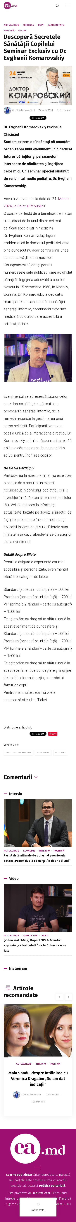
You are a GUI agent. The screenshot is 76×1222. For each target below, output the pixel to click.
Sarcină (9, 30)
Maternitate (56, 25)
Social (22, 30)
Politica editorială (52, 1185)
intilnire (60, 752)
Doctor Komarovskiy (18, 752)
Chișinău (28, 25)
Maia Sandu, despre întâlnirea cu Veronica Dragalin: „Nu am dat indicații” (38, 1078)
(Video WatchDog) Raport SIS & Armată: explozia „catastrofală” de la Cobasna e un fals (35, 945)
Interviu (44, 850)
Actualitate (11, 25)
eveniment (43, 752)
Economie (29, 850)
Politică (59, 850)
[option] (38, 1063)
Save (60, 1113)
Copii (41, 25)
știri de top (30, 935)
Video (45, 935)
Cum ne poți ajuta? (19, 1174)
